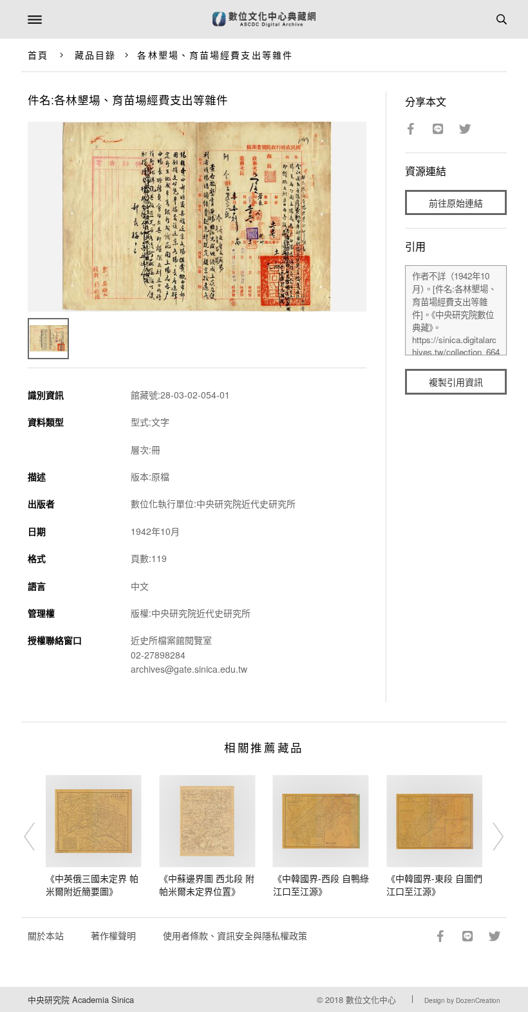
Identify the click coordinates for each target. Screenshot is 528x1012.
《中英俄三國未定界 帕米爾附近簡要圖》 (92, 884)
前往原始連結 (456, 202)
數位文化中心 (371, 999)
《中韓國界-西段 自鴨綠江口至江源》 (321, 884)
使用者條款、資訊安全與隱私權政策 (235, 935)
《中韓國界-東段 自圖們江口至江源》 (434, 884)
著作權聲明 (113, 935)
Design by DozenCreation (462, 1000)
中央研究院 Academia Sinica (81, 999)
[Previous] (38, 836)
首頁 (38, 54)
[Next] (490, 836)
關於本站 (46, 935)
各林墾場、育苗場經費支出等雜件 (215, 54)
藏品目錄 (95, 54)
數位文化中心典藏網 (264, 19)
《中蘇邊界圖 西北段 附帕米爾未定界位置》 (206, 884)
